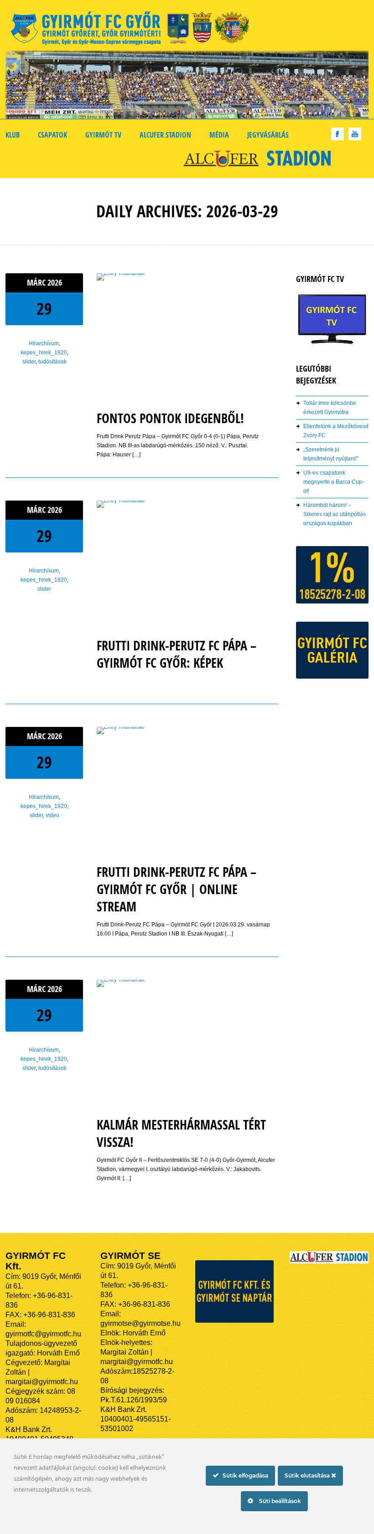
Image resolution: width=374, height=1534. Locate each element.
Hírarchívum (44, 343)
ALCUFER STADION (165, 135)
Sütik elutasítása (308, 1475)
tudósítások (52, 361)
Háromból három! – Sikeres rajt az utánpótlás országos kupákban (334, 514)
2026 (54, 282)
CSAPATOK (52, 135)
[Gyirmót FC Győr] (133, 30)
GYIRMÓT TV (103, 135)
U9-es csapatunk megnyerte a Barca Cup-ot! (333, 482)
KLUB (12, 135)
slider (29, 361)
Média (219, 135)
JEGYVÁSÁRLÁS (268, 135)
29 (44, 308)
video (52, 815)
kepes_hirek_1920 (44, 352)
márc (37, 282)
